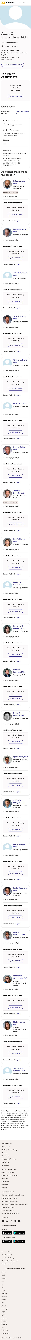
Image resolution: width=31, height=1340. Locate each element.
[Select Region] (23, 2)
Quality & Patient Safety (9, 1150)
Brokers (4, 1188)
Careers (4, 1153)
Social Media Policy (8, 1258)
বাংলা (3, 1281)
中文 (3, 1287)
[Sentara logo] (7, 2)
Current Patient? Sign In (14, 65)
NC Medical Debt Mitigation (11, 1213)
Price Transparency (8, 1210)
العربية (3, 1275)
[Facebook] (3, 1221)
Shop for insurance (8, 1172)
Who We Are (6, 1147)
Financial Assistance (8, 1207)
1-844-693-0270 (16, 524)
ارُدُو (3, 1327)
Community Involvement (9, 1201)
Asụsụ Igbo (5, 1309)
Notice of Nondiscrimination (10, 1261)
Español (4, 1324)
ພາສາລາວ (4, 1318)
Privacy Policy (6, 1251)
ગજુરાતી (4, 1299)
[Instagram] (11, 1221)
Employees (5, 1162)
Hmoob (4, 1305)
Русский (4, 1321)
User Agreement (7, 1255)
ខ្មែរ (2, 1284)
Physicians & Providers (9, 1159)
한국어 (3, 1315)
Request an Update (22, 111)
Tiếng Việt (5, 1330)
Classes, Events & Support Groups (13, 1195)
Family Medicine (19, 186)
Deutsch (4, 1296)
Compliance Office (7, 1264)
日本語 (3, 1312)
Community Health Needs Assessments (14, 1204)
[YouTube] (19, 1221)
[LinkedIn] (15, 1221)
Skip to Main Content (2, 2)
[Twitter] (7, 1221)
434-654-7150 (14, 57)
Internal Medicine (19, 278)
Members (5, 1178)
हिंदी (3, 1302)
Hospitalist (17, 188)
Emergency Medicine (20, 234)
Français (4, 1293)
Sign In (18, 221)
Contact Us (5, 1165)
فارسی (3, 1290)
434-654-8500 (17, 388)
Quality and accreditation (10, 1175)
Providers (5, 1184)
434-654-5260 (16, 163)
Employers (5, 1181)
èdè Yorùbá (5, 1333)
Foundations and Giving (9, 1198)
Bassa (4, 1278)
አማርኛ (3, 1272)
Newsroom (5, 1156)
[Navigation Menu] (28, 2)
